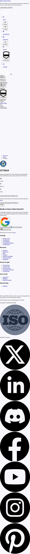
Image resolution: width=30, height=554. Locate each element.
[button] (7, 196)
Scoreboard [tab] (8, 203)
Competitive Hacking (8, 243)
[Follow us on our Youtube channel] (15, 491)
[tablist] (15, 203)
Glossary (5, 255)
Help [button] (1, 196)
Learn (4, 157)
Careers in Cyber (7, 257)
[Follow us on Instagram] (15, 522)
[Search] (1, 105)
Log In (2, 101)
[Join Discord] (15, 431)
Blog (4, 253)
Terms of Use (6, 266)
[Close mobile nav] (11, 74)
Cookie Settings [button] (4, 7)
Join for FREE (3, 103)
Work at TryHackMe (8, 256)
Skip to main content (5, 0)
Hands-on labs (6, 238)
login (1, 200)
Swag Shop (5, 259)
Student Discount (7, 280)
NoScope (5, 286)
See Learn (5, 155)
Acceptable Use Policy (8, 269)
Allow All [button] (10, 7)
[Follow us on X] (15, 369)
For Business (6, 240)
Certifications (6, 244)
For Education (6, 241)
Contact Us (5, 277)
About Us (5, 250)
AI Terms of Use (7, 268)
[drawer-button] (0, 9)
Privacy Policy (6, 265)
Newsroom (5, 252)
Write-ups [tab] (16, 203)
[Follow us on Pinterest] (15, 553)
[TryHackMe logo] (4, 14)
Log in (14, 232)
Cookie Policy (6, 271)
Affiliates (5, 278)
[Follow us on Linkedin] (15, 400)
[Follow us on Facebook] (15, 461)
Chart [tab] (3, 203)
